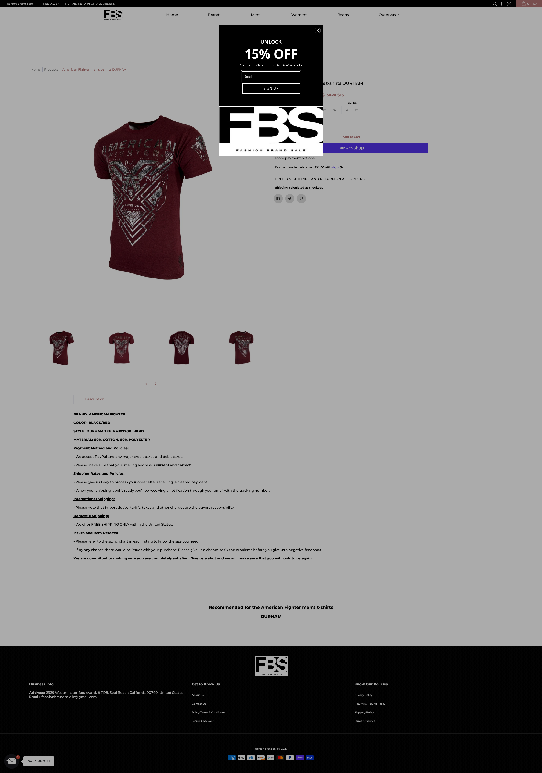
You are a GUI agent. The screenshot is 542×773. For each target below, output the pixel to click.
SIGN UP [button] (271, 88)
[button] (317, 30)
